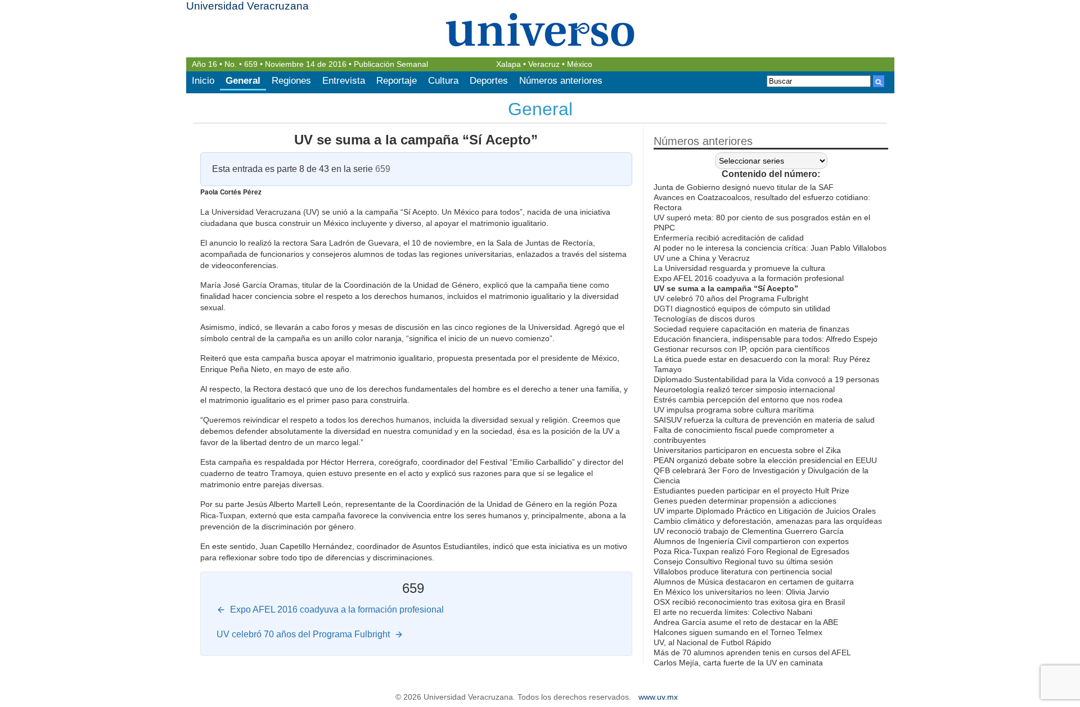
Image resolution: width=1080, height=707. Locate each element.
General (243, 80)
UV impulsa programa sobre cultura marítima (734, 409)
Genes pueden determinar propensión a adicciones (745, 500)
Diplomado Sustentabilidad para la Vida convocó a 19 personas (766, 379)
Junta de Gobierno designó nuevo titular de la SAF (744, 187)
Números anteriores (560, 80)
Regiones (291, 80)
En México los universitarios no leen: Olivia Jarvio (741, 591)
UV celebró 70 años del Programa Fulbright (731, 298)
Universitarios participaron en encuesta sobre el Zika (747, 450)
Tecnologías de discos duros (704, 318)
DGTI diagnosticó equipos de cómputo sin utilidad (742, 308)
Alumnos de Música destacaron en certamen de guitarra (754, 581)
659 (251, 64)
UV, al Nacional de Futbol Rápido (712, 642)
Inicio (203, 80)
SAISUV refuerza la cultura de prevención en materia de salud (764, 419)
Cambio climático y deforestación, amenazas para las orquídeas (768, 520)
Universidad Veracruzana (247, 6)
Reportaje (396, 80)
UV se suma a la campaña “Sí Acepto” (416, 139)
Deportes (489, 80)
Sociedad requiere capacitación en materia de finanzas (751, 328)
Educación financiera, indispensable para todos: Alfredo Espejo (766, 338)
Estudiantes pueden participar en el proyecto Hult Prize (751, 490)
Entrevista (343, 80)
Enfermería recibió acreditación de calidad (729, 237)
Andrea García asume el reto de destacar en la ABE (746, 622)
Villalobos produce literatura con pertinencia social (743, 571)
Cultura (443, 80)
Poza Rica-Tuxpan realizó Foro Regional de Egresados (751, 551)
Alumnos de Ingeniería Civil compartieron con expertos (751, 541)
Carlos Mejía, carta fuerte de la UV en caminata (738, 662)
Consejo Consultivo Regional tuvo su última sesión (743, 561)
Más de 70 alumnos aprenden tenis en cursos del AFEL (752, 652)
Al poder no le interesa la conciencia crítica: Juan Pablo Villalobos (770, 247)
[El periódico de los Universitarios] (540, 29)
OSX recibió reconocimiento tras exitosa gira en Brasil (749, 601)
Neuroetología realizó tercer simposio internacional (744, 389)
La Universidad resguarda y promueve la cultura (739, 268)
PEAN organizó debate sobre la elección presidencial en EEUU (765, 460)
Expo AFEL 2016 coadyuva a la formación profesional (749, 278)
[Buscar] (878, 81)
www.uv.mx (658, 697)
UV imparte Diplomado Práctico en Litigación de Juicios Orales (765, 510)
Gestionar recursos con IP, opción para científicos (742, 349)
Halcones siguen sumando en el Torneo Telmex (738, 632)
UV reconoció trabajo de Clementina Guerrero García (749, 531)
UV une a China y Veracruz (702, 257)
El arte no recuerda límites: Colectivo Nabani (733, 612)
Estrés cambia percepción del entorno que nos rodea (748, 399)
